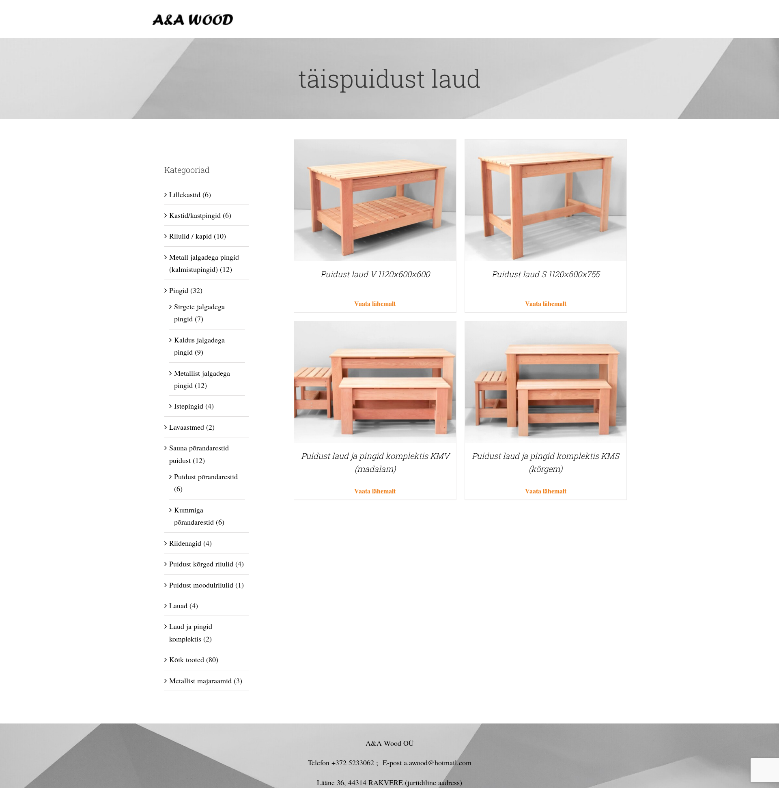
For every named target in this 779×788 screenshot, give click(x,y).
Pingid (178, 290)
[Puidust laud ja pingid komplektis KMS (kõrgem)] (545, 327)
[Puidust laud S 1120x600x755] (545, 146)
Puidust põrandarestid (206, 476)
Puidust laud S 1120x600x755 (545, 274)
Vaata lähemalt (375, 303)
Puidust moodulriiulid (201, 585)
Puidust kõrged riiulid (201, 563)
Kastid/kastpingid (195, 215)
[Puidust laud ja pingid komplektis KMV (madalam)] (375, 327)
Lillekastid (184, 194)
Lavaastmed (186, 427)
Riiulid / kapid (190, 236)
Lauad (178, 605)
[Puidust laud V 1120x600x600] (375, 146)
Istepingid (188, 406)
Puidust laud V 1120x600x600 (375, 274)
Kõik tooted (186, 659)
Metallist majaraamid (200, 680)
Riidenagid (185, 543)
